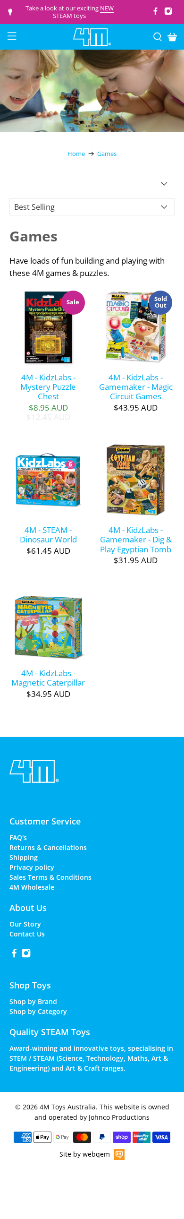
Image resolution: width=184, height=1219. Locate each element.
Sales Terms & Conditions (50, 877)
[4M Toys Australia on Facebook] (155, 13)
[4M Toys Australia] (92, 37)
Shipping (23, 857)
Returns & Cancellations (48, 847)
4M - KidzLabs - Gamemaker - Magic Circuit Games (136, 387)
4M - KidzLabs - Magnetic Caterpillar (48, 678)
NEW (107, 8)
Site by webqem (84, 1154)
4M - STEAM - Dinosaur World (48, 534)
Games (107, 154)
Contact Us (27, 933)
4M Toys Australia (68, 1106)
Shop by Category (38, 1011)
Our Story (25, 923)
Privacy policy (31, 867)
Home (76, 154)
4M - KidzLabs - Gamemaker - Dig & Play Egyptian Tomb (136, 539)
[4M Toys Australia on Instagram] (168, 13)
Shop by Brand (33, 1001)
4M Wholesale (31, 887)
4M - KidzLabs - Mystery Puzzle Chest (48, 387)
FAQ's (18, 837)
